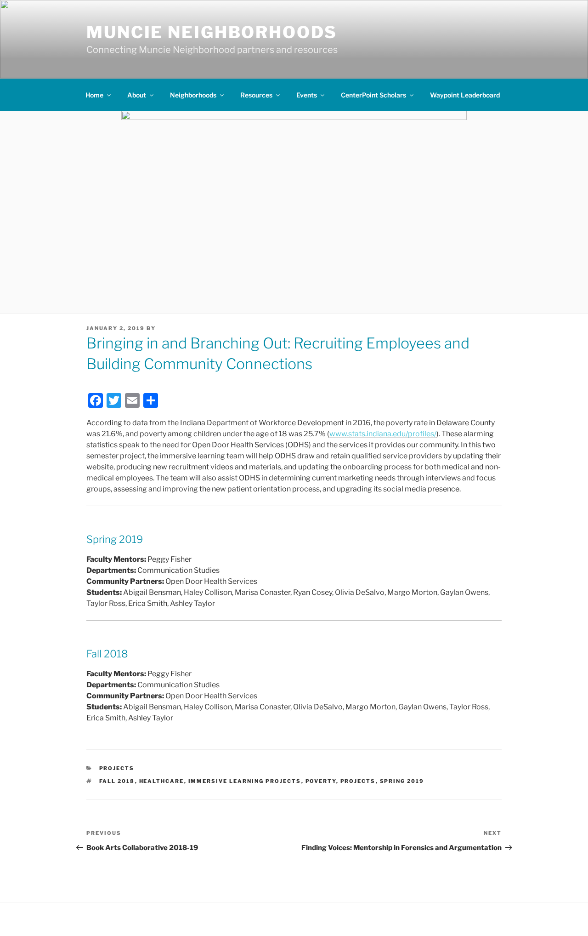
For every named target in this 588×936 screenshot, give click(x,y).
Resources (256, 95)
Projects (117, 768)
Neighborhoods (193, 95)
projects (358, 781)
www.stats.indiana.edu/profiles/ (382, 433)
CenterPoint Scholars (373, 95)
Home (94, 95)
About (136, 95)
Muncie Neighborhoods (211, 32)
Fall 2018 (117, 781)
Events (306, 95)
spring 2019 (402, 781)
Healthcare (161, 781)
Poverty (320, 781)
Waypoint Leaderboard (465, 95)
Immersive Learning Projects (244, 781)
